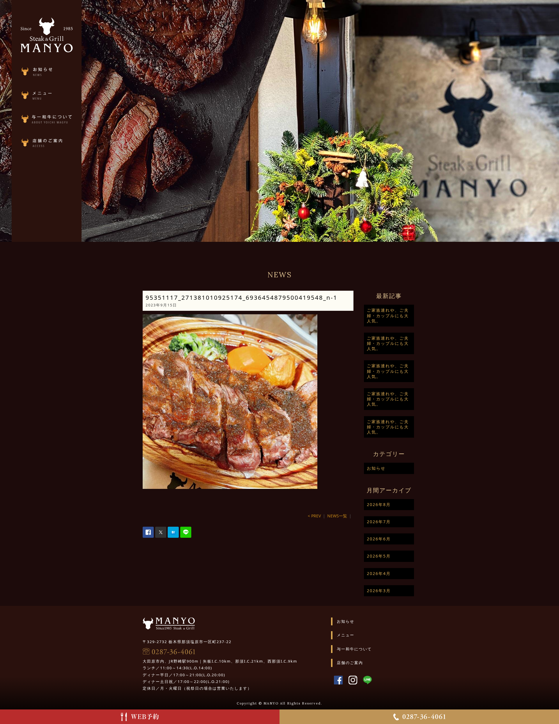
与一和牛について (354, 649)
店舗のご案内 (350, 662)
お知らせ (376, 468)
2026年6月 (379, 539)
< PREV (314, 516)
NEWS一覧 (337, 516)
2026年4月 (379, 573)
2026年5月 (379, 556)
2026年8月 (379, 504)
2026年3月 (379, 590)
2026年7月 (379, 521)
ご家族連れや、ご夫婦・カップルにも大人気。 (388, 315)
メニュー (345, 635)
